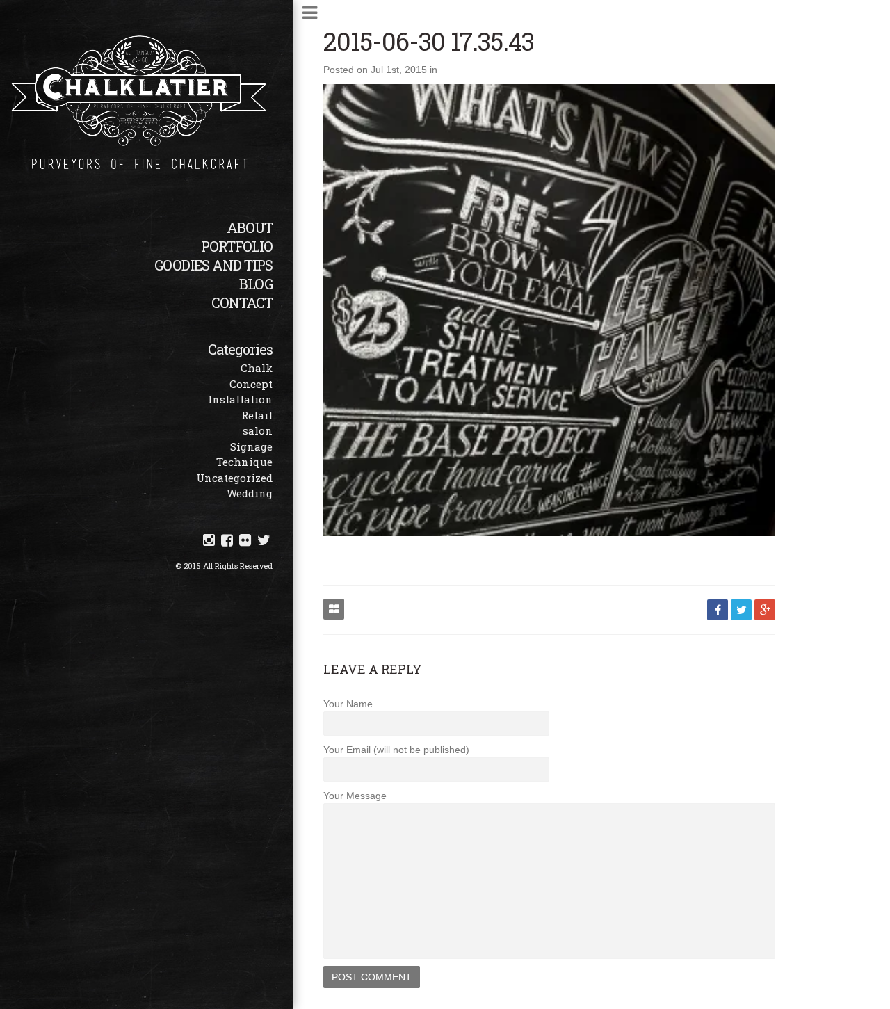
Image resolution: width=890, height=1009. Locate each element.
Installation (240, 399)
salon (258, 430)
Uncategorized (234, 478)
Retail (257, 415)
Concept (251, 384)
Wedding (250, 493)
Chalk (257, 368)
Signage (251, 446)
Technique (244, 462)
